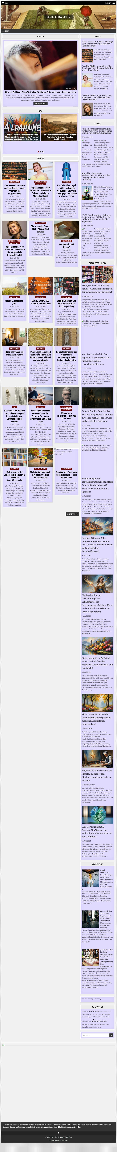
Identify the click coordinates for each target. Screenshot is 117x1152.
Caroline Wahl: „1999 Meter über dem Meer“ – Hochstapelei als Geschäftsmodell (14, 250)
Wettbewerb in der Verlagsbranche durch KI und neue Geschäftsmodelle (14, 476)
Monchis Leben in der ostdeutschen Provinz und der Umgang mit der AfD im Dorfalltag (96, 176)
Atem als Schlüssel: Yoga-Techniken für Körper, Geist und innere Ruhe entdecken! (40, 92)
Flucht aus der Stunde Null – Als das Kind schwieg (40, 229)
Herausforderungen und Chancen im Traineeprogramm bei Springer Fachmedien (66, 356)
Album (105, 1021)
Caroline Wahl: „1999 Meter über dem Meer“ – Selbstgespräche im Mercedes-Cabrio (40, 191)
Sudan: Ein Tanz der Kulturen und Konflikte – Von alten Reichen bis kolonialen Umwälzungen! (59, 137)
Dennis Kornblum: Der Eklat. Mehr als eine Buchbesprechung (66, 303)
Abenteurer (86, 1024)
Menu (6, 3)
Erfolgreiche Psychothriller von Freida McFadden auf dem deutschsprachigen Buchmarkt (97, 288)
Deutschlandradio (40, 182)
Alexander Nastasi (104, 1017)
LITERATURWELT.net (58, 17)
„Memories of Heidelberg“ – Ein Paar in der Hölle (66, 416)
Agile (91, 1024)
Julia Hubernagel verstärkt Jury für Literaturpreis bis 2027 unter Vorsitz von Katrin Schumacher (97, 130)
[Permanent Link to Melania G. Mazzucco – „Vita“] (14, 286)
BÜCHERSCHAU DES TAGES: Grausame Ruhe (40, 302)
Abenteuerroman (87, 1021)
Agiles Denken (102, 1014)
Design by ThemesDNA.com (58, 1140)
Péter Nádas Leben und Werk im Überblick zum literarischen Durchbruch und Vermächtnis (40, 356)
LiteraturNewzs (14, 182)
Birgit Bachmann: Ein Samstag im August (15, 353)
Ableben (96, 1017)
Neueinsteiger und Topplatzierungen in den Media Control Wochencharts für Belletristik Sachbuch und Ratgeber (97, 485)
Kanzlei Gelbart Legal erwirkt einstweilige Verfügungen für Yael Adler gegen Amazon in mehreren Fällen (66, 191)
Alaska (101, 1012)
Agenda (85, 1027)
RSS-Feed (88, 891)
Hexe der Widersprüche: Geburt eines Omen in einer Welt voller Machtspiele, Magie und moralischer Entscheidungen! (97, 544)
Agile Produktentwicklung (101, 1024)
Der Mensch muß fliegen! (66, 245)
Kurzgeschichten (40, 223)
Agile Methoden (92, 1027)
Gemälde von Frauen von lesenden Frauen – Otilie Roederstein (66, 475)
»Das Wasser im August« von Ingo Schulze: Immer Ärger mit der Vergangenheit (14, 189)
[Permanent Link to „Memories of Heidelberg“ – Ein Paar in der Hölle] (66, 396)
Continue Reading (41, 103)
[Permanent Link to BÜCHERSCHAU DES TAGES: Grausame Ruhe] (40, 286)
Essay (14, 407)
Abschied (85, 1012)
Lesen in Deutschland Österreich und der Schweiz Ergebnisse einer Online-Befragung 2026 (40, 416)
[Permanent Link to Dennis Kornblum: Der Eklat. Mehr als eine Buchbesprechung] (66, 286)
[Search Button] (58, 1133)
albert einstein (90, 1014)
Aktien (84, 1014)
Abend (97, 1021)
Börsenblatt (66, 182)
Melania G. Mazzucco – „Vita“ (14, 302)
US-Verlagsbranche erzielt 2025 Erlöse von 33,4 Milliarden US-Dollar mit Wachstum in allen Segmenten (96, 218)
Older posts (71, 514)
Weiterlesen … (87, 316)
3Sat (96, 1014)
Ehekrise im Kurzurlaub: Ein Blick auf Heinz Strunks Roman (40, 475)
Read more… (102, 59)
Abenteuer (94, 1011)
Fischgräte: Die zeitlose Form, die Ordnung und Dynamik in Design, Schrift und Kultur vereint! (14, 416)
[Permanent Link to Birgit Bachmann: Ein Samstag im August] (14, 337)
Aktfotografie (107, 1012)
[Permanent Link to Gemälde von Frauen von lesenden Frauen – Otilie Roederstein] (66, 457)
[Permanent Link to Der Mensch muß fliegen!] (66, 230)
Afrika (99, 1027)
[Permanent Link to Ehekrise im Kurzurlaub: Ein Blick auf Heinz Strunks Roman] (40, 457)
